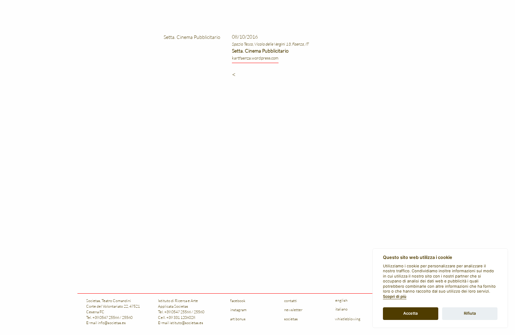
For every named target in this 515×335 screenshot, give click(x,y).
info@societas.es (112, 322)
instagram (238, 309)
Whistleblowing (347, 318)
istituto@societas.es (186, 322)
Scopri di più (394, 296)
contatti (290, 300)
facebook (237, 300)
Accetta (410, 313)
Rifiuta (470, 313)
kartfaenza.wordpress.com (255, 58)
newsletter (293, 309)
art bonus (238, 318)
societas (291, 318)
